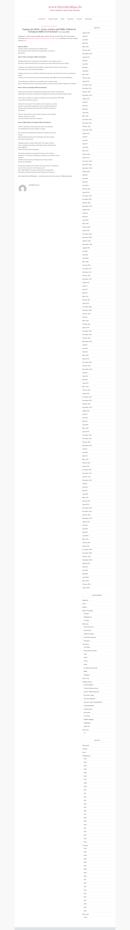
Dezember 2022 (87, 85)
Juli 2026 (84, 36)
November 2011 (86, 473)
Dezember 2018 (87, 234)
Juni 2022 (85, 105)
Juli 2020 (85, 175)
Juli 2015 (84, 345)
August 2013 (85, 411)
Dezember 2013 (87, 397)
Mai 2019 (85, 216)
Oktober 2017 (86, 275)
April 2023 (85, 71)
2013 (85, 800)
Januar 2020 (85, 192)
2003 (85, 765)
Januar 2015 (85, 359)
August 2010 (86, 522)
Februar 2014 (86, 390)
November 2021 (87, 123)
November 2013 (87, 400)
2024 (85, 838)
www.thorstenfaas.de (65, 7)
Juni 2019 (85, 213)
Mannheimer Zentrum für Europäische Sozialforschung (43, 38)
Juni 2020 (85, 178)
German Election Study (90, 668)
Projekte (86, 613)
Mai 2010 (85, 532)
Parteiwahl (87, 712)
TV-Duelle (87, 716)
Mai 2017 (84, 293)
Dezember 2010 (87, 508)
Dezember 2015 (87, 331)
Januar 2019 (85, 230)
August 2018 (86, 248)
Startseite (41, 19)
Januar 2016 (85, 327)
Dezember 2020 (87, 161)
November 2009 (87, 553)
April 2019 (85, 220)
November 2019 (87, 199)
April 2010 (85, 535)
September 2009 (87, 560)
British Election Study (90, 650)
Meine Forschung (87, 610)
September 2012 (87, 445)
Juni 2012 (85, 452)
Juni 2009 (85, 570)
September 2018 (87, 244)
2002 (85, 762)
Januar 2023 (85, 81)
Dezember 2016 (87, 307)
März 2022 (85, 116)
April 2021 (85, 147)
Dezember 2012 (87, 435)
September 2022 (87, 95)
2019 (85, 821)
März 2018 (85, 261)
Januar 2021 (85, 157)
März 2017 (85, 296)
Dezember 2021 (87, 119)
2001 (85, 759)
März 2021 (85, 151)
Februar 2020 (86, 189)
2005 (85, 772)
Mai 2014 (85, 379)
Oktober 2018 (86, 241)
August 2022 (86, 98)
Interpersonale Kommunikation (93, 702)
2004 (85, 769)
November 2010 (87, 511)
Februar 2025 (86, 50)
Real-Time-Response (90, 637)
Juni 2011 (85, 487)
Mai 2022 (85, 109)
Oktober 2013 (86, 404)
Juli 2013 (84, 414)
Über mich (70, 19)
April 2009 (85, 577)
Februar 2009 (86, 584)
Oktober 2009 (86, 556)
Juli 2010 (84, 525)
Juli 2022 (84, 102)
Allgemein (85, 600)
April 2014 (85, 383)
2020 (85, 824)
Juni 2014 (85, 376)
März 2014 (85, 386)
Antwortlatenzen (89, 627)
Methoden (85, 624)
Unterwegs (85, 678)
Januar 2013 (85, 431)
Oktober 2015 (86, 338)
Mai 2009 (85, 574)
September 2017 (87, 279)
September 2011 (87, 480)
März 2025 (85, 46)
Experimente (87, 630)
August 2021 (85, 133)
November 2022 (87, 88)
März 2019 (85, 223)
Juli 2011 (84, 483)
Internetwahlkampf (89, 698)
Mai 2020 (85, 182)
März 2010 (85, 539)
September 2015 (87, 341)
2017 (85, 814)
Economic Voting (89, 695)
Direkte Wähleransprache (91, 691)
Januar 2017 (85, 303)
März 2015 (85, 355)
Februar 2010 (86, 542)
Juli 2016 (84, 317)
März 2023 (85, 74)
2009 (85, 786)
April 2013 (85, 424)
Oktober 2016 (86, 314)
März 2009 (85, 581)
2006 (85, 776)
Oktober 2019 (86, 203)
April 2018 (85, 258)
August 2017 (85, 282)
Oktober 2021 (86, 126)
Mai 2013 (84, 421)
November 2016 (87, 310)
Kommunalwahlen (89, 705)
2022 (85, 831)
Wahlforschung (86, 682)
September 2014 (87, 369)
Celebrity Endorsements (91, 688)
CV (84, 733)
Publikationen (53, 19)
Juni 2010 (85, 529)
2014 (85, 804)
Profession (45, 26)
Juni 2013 (85, 418)
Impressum (88, 19)
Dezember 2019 (87, 196)
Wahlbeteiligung (88, 719)
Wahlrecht (87, 726)
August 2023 (86, 57)
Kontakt (79, 19)
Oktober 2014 (86, 366)
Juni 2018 (85, 255)
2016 (85, 811)
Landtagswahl (88, 709)
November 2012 (87, 438)
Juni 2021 (85, 140)
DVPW (86, 661)
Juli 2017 (84, 286)
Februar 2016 (86, 324)
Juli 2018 (84, 251)
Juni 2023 (85, 64)
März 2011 (85, 497)
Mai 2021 (84, 144)
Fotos (85, 917)
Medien (84, 607)
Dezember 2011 (86, 470)
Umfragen (87, 641)
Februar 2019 (86, 227)
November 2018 (87, 237)
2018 (85, 817)
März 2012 (85, 459)
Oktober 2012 (86, 442)
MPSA (85, 671)
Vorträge (53, 26)
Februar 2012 (86, 463)
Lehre (62, 19)
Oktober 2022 (86, 92)
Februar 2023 (86, 78)
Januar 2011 (85, 504)
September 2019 (87, 206)
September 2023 (87, 53)
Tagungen (87, 675)
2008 (85, 783)
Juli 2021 (84, 137)
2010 (85, 790)
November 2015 (87, 334)
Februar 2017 (86, 300)
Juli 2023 (84, 60)
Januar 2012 (85, 466)
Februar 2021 (86, 154)
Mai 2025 (85, 43)
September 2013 (87, 407)
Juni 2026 (85, 40)
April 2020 (85, 185)
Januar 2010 (85, 546)
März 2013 (85, 428)
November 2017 (87, 272)
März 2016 (85, 320)
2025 (85, 842)
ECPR (85, 664)
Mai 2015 (85, 352)
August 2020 (86, 171)
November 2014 (87, 362)
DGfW (85, 657)
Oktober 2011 (86, 476)
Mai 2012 (84, 456)
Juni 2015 (85, 348)
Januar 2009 (85, 587)
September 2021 (87, 130)
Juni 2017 (85, 289)
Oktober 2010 (86, 515)
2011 (85, 793)
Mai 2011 (84, 490)
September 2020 (87, 168)
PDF (24, 40)
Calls (85, 654)
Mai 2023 (85, 67)
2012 (85, 797)
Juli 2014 (84, 372)
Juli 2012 (84, 449)
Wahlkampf (87, 723)
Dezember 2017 (87, 268)
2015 (85, 807)
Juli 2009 (85, 567)
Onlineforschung (89, 634)
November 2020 (87, 164)
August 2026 (86, 33)
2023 (85, 835)
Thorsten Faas (34, 185)
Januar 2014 (85, 393)
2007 (85, 779)
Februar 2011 (86, 501)
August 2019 (86, 209)
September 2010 (87, 518)
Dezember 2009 (87, 549)
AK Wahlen (87, 647)
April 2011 (85, 494)
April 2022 (85, 112)
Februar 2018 (86, 265)
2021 (85, 828)
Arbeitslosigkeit (88, 685)
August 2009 (86, 563)
